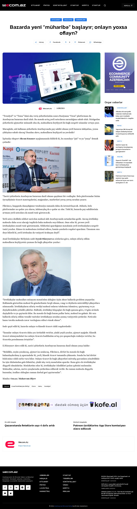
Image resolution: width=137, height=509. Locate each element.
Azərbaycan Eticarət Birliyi (63, 506)
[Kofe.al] (10, 493)
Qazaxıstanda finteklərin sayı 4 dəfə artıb (30, 425)
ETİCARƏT (56, 20)
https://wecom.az (24, 446)
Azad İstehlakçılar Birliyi (20, 386)
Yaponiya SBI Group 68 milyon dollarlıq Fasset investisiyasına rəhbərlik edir (125, 132)
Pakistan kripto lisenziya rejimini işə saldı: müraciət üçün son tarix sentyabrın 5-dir (125, 179)
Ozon (34, 386)
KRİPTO (119, 141)
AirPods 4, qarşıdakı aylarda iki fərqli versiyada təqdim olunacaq (114, 485)
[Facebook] (5, 487)
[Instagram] (10, 487)
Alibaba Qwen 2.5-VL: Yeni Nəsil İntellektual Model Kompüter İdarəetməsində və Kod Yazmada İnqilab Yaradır (117, 493)
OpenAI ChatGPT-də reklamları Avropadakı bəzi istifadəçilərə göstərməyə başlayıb (124, 163)
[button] (105, 5)
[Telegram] (22, 487)
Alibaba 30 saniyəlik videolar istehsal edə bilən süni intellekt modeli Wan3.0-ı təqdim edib (124, 116)
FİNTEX (119, 126)
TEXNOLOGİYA (105, 488)
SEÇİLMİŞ (68, 20)
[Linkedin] (16, 487)
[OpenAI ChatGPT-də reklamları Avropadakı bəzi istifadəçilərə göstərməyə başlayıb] (109, 160)
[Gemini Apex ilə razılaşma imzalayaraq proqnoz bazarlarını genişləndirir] (109, 145)
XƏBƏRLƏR (80, 20)
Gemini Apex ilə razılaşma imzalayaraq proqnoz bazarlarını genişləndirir (124, 148)
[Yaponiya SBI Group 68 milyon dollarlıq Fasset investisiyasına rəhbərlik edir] (109, 129)
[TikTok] (28, 487)
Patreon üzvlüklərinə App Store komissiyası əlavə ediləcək (99, 427)
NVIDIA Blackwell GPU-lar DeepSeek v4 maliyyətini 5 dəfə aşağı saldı (115, 477)
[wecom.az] (40, 108)
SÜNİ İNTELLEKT (122, 108)
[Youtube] (5, 493)
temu (40, 386)
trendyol (47, 386)
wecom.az (47, 109)
